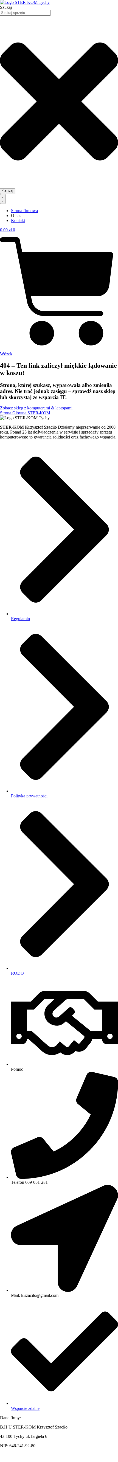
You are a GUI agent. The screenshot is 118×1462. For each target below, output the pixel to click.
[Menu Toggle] (2, 199)
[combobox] (25, 13)
